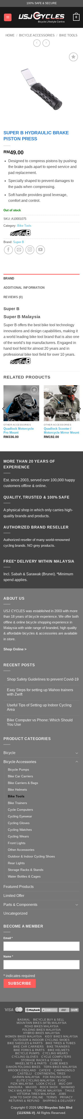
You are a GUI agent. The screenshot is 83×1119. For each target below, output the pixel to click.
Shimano (68, 1087)
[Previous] (3, 418)
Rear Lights (16, 863)
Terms (51, 1097)
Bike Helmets (17, 789)
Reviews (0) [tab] (13, 297)
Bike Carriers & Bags (23, 783)
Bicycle (9, 753)
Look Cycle (46, 1083)
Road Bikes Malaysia (42, 1026)
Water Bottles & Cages (24, 876)
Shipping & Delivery (59, 1100)
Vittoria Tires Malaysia (36, 1094)
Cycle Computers (20, 809)
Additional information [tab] (24, 287)
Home (10, 35)
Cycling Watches (20, 829)
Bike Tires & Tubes (61, 1043)
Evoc (62, 1080)
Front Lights (16, 843)
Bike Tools (68, 35)
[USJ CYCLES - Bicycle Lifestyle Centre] (41, 17)
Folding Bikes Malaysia (41, 1029)
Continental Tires (50, 1073)
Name (8, 956)
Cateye (45, 1070)
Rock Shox (49, 1087)
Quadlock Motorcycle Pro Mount (18, 430)
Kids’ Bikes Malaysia (61, 1036)
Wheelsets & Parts (31, 1063)
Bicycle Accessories (37, 35)
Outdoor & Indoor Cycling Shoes (31, 856)
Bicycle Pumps (18, 769)
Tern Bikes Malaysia (60, 1067)
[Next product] (36, 43)
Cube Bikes (59, 1063)
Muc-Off (65, 1083)
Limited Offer (13, 896)
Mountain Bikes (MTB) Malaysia (42, 1023)
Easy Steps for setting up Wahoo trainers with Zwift (40, 692)
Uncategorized (15, 913)
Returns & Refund (24, 1100)
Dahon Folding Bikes (23, 1067)
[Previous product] (46, 43)
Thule (70, 1090)
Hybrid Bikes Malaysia (41, 1033)
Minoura (15, 1087)
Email (8, 938)
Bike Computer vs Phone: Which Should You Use (40, 722)
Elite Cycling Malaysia (36, 1080)
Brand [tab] (8, 278)
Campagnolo (64, 1070)
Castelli (25, 1073)
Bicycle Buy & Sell (48, 1019)
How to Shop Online (26, 1097)
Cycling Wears (18, 836)
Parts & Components (20, 905)
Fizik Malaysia (22, 1083)
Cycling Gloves (19, 823)
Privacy (66, 1097)
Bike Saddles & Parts (24, 1043)
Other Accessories (21, 850)
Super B (18, 242)
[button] (8, 17)
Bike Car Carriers (20, 776)
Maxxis (31, 1087)
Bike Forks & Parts (29, 1050)
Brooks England (22, 1070)
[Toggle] (77, 753)
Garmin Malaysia (26, 1077)
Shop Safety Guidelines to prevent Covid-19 (43, 679)
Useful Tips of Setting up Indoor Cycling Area (39, 707)
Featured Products (18, 887)
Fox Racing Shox (57, 1077)
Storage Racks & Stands (25, 870)
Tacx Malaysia (19, 1090)
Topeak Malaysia (48, 1090)
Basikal (24, 1019)
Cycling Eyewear (20, 816)
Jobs (62, 1094)
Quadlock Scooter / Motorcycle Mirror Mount (61, 430)
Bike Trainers (17, 803)
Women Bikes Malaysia (23, 1036)
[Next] (79, 418)
